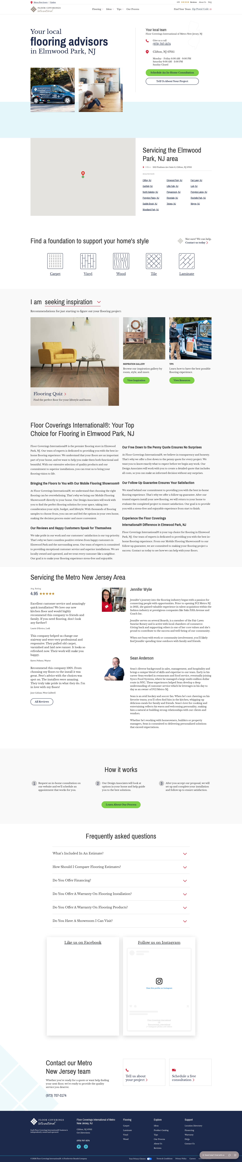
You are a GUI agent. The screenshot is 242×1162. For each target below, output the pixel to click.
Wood (125, 1139)
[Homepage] (51, 1121)
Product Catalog (161, 1130)
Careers (193, 1158)
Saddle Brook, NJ (150, 204)
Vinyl (125, 1135)
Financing (189, 1130)
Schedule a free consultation (184, 1078)
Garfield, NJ (148, 186)
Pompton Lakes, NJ (199, 192)
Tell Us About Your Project (172, 81)
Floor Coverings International (159, 1020)
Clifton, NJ (147, 180)
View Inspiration (136, 380)
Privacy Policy (180, 1158)
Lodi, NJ (194, 186)
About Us (202, 2)
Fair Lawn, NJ (196, 180)
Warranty (189, 1135)
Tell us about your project (136, 1078)
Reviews (157, 1148)
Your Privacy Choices (137, 1159)
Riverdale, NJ (172, 198)
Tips (119, 9)
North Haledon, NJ (150, 192)
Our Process (132, 9)
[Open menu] (235, 1155)
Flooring (96, 9)
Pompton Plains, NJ (151, 198)
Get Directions (83, 1133)
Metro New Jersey (41, 2)
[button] (121, 853)
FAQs (187, 1139)
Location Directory (193, 1126)
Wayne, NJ (195, 204)
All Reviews (42, 701)
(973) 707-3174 (162, 43)
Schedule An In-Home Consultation (172, 72)
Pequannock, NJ (174, 192)
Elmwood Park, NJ (174, 180)
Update (53, 2)
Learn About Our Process (121, 804)
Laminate (127, 1130)
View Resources (182, 380)
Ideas (109, 9)
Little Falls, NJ (172, 186)
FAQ (210, 2)
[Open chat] (229, 1155)
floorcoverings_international (159, 1024)
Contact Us (190, 1144)
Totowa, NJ (171, 204)
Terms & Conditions (164, 1158)
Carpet (126, 1126)
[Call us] (147, 41)
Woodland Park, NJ (151, 209)
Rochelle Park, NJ (198, 198)
